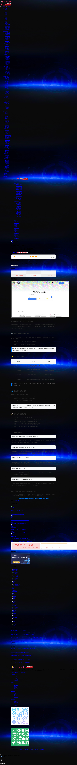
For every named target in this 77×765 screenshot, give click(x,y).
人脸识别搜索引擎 (20, 541)
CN (12, 514)
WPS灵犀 (19, 532)
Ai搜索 (17, 523)
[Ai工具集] (19, 179)
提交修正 (4, 761)
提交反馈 (2, 763)
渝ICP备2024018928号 (27, 749)
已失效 (3, 756)
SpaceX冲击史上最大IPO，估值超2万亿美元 (20, 659)
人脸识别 (14, 541)
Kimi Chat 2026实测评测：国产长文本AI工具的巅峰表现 (23, 648)
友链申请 (13, 672)
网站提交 (17, 672)
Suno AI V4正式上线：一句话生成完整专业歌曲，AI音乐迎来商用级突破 (26, 637)
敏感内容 (4, 760)
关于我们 (25, 672)
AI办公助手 (13, 532)
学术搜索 (15, 514)
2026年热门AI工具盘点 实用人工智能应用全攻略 (21, 644)
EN (12, 541)
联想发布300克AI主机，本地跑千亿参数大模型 (21, 655)
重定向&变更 (5, 757)
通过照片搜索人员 (28, 541)
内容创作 (23, 532)
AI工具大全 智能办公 (33, 275)
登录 (15, 218)
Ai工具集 (20, 749)
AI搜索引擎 (15, 240)
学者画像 (18, 514)
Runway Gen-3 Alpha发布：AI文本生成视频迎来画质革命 (23, 641)
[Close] (0, 754)
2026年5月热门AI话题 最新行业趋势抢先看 (20, 652)
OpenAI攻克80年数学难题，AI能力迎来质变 (20, 662)
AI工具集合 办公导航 (48, 275)
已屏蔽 (3, 759)
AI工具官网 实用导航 (19, 275)
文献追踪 (22, 514)
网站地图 (21, 672)
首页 (12, 240)
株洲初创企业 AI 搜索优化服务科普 (18, 630)
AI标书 (20, 523)
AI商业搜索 (13, 523)
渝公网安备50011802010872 (39, 749)
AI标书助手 (24, 523)
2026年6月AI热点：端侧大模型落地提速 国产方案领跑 (22, 634)
